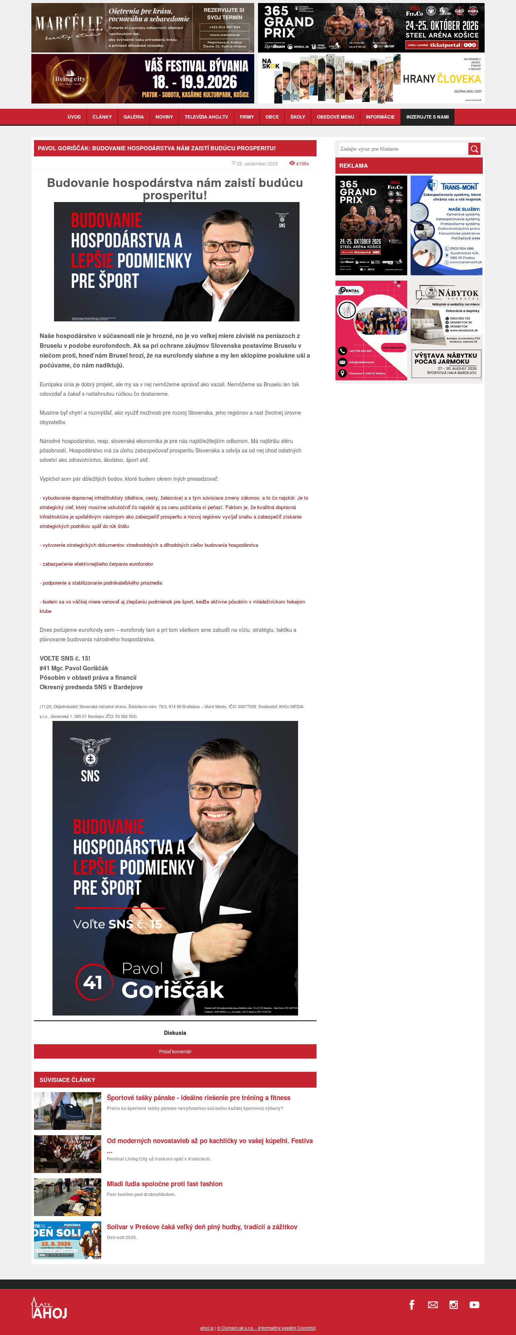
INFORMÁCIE (380, 116)
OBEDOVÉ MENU (335, 116)
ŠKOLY (297, 116)
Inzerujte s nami (427, 116)
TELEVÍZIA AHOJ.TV (206, 116)
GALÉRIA (134, 116)
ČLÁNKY (102, 116)
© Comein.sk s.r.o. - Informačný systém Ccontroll (266, 1327)
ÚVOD (74, 116)
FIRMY (247, 116)
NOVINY (164, 116)
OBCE (272, 116)
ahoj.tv (207, 1327)
